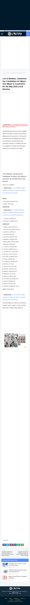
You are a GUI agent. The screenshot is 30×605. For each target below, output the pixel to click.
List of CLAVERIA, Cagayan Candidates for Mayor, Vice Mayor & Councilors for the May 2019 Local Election (14, 190)
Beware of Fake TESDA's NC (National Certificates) (17, 577)
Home (4, 72)
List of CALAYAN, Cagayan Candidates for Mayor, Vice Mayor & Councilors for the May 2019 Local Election (14, 297)
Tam (4, 92)
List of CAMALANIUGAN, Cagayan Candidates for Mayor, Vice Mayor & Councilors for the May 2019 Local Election (14, 212)
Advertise (16, 598)
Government (8, 72)
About (10, 598)
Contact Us (22, 598)
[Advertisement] (15, 15)
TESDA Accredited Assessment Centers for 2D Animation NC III (18, 570)
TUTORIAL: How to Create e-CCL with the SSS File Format (17, 564)
